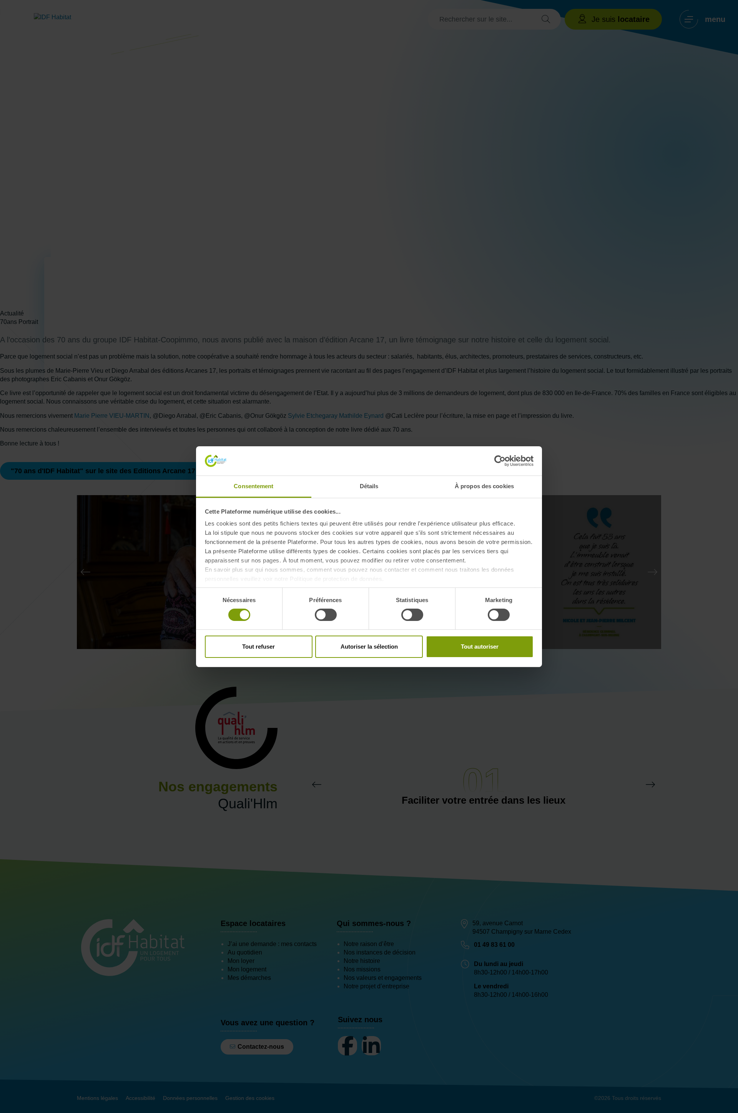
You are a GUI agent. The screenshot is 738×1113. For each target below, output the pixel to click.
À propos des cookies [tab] (484, 486)
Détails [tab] (369, 486)
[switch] (326, 615)
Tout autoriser (480, 646)
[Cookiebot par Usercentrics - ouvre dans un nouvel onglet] (500, 461)
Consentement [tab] (253, 486)
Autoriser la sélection (369, 646)
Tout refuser (258, 646)
